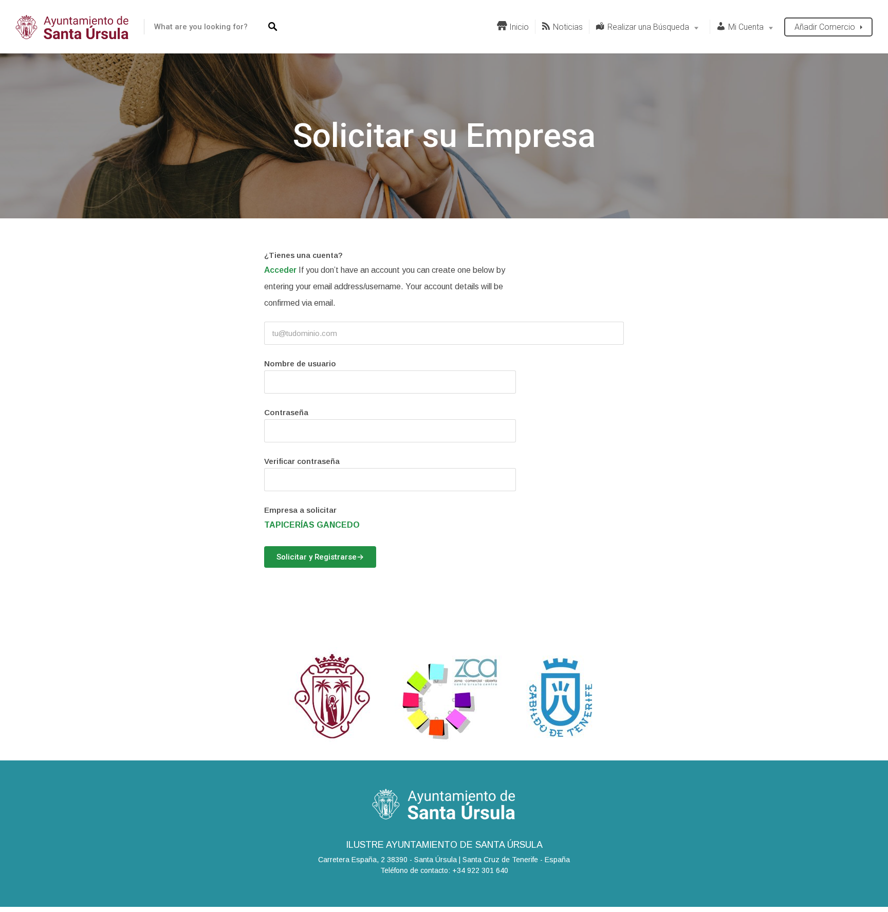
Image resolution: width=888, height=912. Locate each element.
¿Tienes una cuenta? (303, 255)
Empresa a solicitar (300, 510)
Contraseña (286, 412)
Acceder (280, 270)
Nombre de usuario (300, 363)
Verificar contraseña (302, 461)
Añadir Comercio (824, 27)
